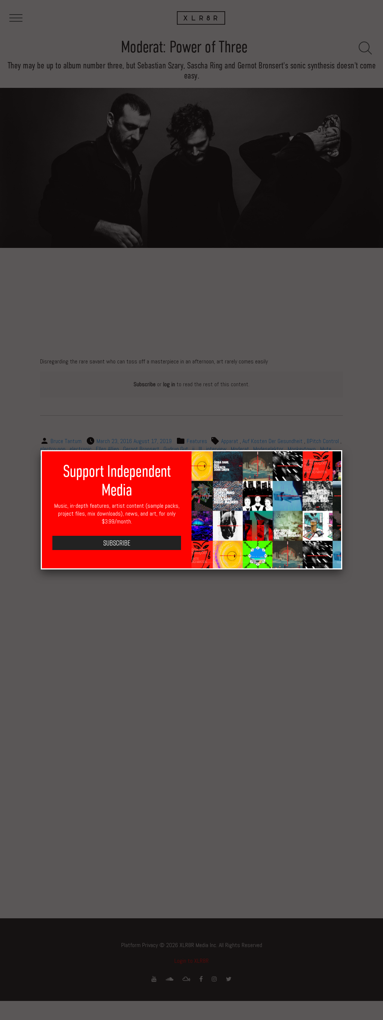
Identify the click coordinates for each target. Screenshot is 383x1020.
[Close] (342, 450)
